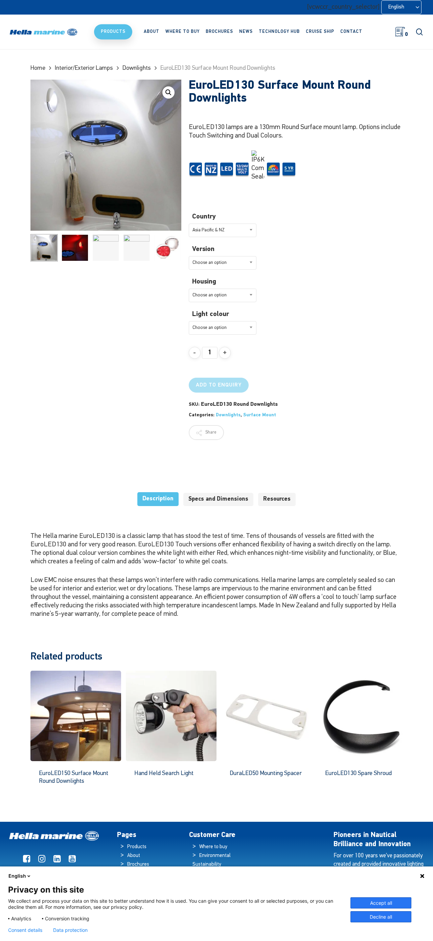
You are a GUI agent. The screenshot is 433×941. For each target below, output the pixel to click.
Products (136, 847)
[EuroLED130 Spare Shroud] (362, 716)
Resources (277, 499)
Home (37, 68)
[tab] (158, 499)
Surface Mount (259, 415)
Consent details (25, 930)
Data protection (70, 930)
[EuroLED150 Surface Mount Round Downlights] (75, 716)
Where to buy (213, 847)
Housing (204, 281)
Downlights (136, 68)
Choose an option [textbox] (209, 262)
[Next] (170, 247)
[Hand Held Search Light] (171, 716)
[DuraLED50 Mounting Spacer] (266, 716)
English (17, 876)
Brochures (138, 864)
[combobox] (222, 230)
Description (158, 499)
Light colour (210, 314)
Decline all (381, 917)
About (133, 855)
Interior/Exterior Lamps (84, 68)
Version (203, 249)
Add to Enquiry (219, 385)
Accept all (381, 903)
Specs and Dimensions (218, 499)
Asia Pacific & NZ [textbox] (208, 230)
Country (204, 216)
